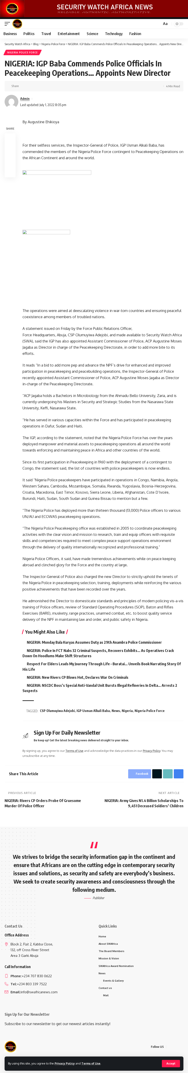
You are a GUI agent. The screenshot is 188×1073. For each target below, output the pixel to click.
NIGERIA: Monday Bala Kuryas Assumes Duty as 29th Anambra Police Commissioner (94, 642)
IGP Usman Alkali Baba (93, 711)
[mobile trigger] (8, 24)
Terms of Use (90, 1063)
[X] (175, 1047)
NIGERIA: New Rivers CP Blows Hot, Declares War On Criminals (77, 677)
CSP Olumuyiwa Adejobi (57, 711)
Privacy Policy (65, 1063)
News (116, 711)
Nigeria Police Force (22, 52)
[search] (158, 24)
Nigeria (127, 711)
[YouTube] (180, 1047)
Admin (25, 98)
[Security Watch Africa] (17, 24)
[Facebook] (169, 1047)
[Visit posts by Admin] (11, 102)
